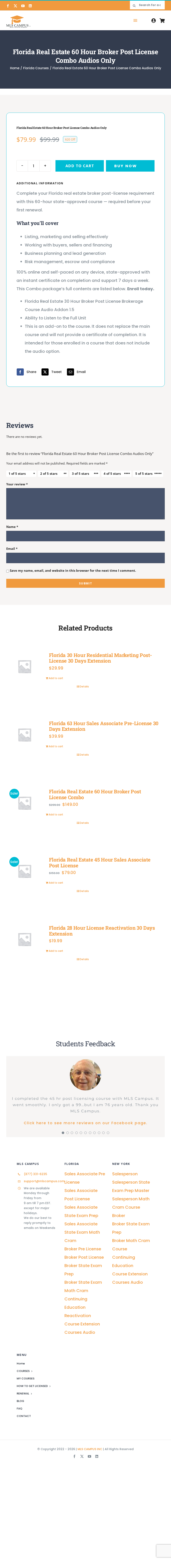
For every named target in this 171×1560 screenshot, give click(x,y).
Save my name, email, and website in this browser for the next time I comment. (73, 570)
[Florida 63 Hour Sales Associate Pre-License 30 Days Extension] (24, 734)
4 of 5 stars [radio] (112, 473)
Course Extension (82, 1324)
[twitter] (15, 6)
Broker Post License (84, 1257)
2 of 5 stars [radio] (48, 473)
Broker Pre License (82, 1249)
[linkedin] (30, 6)
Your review (17, 484)
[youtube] (23, 6)
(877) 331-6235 (35, 1174)
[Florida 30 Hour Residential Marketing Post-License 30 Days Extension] (24, 666)
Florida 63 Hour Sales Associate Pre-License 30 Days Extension (103, 726)
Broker (118, 1215)
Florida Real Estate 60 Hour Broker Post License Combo (95, 794)
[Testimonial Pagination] (63, 1133)
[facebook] (8, 6)
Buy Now (125, 165)
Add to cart (79, 165)
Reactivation (77, 1316)
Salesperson (125, 1174)
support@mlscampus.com (44, 1181)
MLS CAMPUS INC (90, 1449)
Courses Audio (79, 1332)
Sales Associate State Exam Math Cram (82, 1232)
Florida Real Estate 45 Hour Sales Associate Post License (100, 862)
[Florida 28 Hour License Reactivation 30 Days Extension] (24, 939)
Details (84, 686)
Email (12, 548)
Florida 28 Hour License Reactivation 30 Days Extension (102, 930)
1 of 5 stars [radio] (17, 473)
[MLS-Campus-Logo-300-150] (18, 21)
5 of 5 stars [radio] (143, 473)
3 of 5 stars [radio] (80, 473)
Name (12, 527)
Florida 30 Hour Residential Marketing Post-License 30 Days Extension (100, 658)
